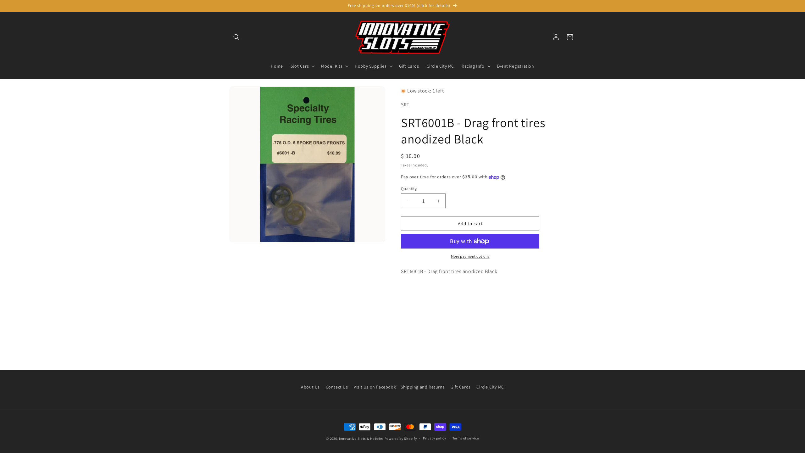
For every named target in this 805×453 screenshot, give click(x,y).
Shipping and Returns (423, 387)
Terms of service (465, 438)
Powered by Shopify (401, 438)
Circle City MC (490, 387)
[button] (236, 37)
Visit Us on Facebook (375, 387)
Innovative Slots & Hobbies (361, 438)
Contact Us (337, 387)
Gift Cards (461, 387)
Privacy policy (434, 438)
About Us (310, 387)
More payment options (470, 256)
